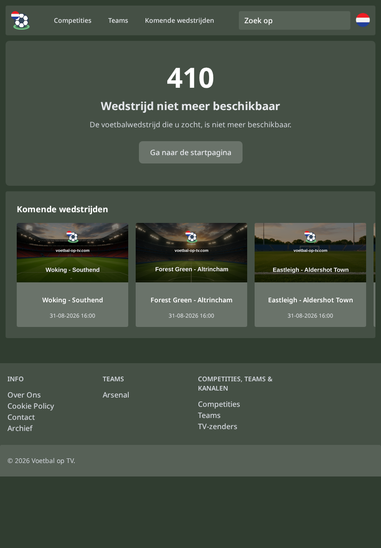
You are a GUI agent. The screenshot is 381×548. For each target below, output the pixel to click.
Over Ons (24, 395)
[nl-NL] (20, 20)
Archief (20, 428)
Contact (21, 417)
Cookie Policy (30, 406)
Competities (219, 404)
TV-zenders (217, 426)
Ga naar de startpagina (190, 152)
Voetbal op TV (52, 460)
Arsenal (116, 395)
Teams (209, 415)
